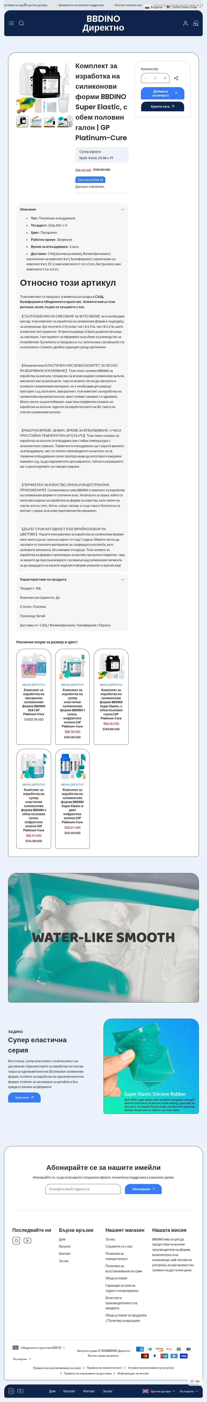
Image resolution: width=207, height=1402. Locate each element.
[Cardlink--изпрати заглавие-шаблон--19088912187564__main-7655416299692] (111, 666)
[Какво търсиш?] (21, 23)
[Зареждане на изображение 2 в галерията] (36, 121)
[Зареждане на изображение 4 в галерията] (63, 121)
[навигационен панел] (11, 23)
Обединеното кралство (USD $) (41, 1347)
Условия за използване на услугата (151, 1367)
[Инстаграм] (16, 1241)
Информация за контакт (133, 1373)
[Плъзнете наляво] (69, 124)
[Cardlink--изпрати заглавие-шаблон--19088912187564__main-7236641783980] (72, 766)
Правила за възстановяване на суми (57, 1368)
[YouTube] (27, 1241)
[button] (196, 23)
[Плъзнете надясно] (69, 118)
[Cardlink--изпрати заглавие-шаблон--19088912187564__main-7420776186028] (72, 666)
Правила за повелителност (104, 1367)
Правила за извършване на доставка (88, 1373)
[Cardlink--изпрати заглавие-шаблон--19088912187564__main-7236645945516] (34, 766)
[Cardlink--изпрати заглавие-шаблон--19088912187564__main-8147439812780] (34, 666)
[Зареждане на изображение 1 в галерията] (22, 121)
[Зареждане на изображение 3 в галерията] (49, 121)
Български (187, 1391)
